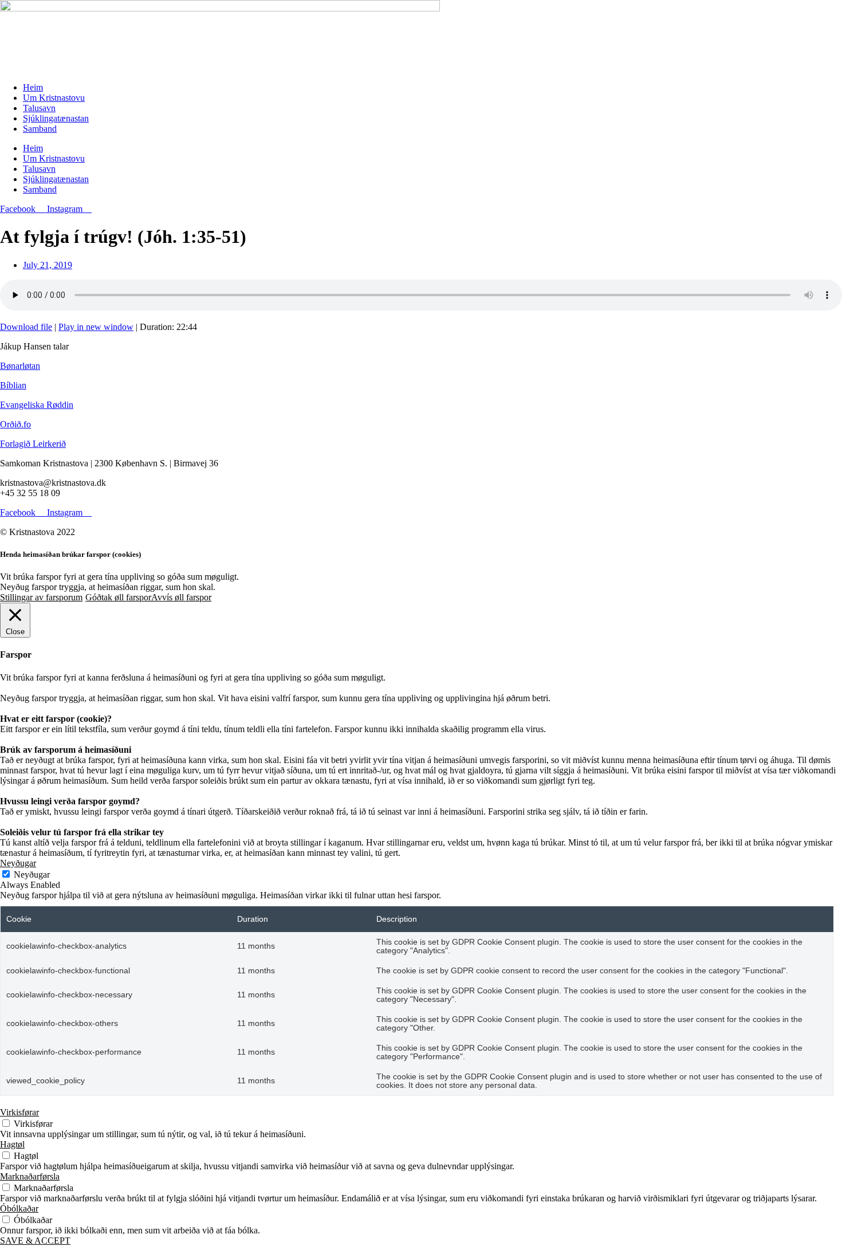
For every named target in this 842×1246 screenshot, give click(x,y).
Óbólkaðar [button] (19, 1208)
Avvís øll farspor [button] (181, 597)
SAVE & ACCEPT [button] (35, 1240)
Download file (26, 327)
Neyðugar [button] (18, 863)
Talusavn (39, 108)
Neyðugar (32, 874)
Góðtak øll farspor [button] (118, 597)
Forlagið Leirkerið (33, 444)
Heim (33, 87)
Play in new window (95, 327)
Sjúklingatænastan (56, 118)
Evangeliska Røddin (36, 405)
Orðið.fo (15, 424)
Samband (40, 128)
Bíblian (13, 385)
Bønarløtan (20, 366)
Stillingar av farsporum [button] (41, 597)
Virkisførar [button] (19, 1112)
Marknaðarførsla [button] (30, 1176)
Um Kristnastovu (54, 98)
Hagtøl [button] (12, 1144)
